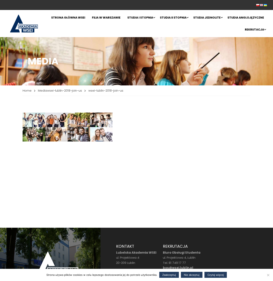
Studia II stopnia (173, 18)
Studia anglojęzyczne (245, 18)
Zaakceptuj (169, 274)
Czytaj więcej (215, 274)
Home (27, 90)
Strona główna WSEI (68, 18)
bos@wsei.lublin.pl (178, 268)
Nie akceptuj (191, 274)
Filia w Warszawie (106, 18)
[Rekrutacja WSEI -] (24, 23)
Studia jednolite (207, 18)
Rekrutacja (254, 30)
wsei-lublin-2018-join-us (64, 90)
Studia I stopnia (140, 18)
